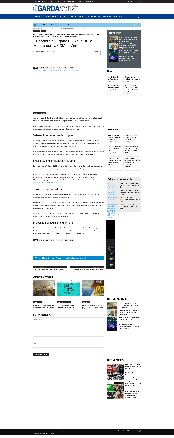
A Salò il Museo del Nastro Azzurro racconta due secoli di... (129, 185)
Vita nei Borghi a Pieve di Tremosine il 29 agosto (115, 137)
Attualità (112, 129)
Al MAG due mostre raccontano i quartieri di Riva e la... (129, 199)
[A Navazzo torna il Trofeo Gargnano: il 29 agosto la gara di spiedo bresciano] (112, 211)
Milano (66, 67)
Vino (71, 67)
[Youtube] (139, 1)
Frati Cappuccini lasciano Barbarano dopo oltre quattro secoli (131, 88)
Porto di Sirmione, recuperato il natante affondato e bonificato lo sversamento (132, 163)
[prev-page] (110, 65)
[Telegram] (131, 1)
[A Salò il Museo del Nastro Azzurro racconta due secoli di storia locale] (44, 288)
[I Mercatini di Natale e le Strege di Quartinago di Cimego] (115, 368)
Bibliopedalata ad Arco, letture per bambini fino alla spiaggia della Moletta (128, 46)
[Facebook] (125, 1)
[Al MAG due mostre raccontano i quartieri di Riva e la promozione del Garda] (93, 288)
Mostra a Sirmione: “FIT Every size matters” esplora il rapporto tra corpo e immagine (132, 377)
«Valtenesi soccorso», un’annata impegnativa (49, 270)
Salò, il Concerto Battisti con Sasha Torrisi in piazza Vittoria (114, 162)
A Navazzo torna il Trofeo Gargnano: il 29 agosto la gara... (128, 206)
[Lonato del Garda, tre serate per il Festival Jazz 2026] (113, 52)
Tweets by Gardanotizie (115, 214)
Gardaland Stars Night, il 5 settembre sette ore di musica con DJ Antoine (128, 58)
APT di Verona (56, 182)
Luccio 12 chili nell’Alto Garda (113, 78)
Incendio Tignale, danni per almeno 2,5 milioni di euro (132, 137)
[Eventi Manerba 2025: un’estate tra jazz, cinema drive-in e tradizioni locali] (115, 395)
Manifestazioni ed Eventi (64, 302)
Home (35, 28)
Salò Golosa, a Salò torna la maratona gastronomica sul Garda (129, 192)
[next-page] (113, 65)
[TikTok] (134, 1)
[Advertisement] (111, 8)
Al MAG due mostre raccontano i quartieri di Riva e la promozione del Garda (92, 307)
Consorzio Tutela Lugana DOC (46, 67)
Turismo (43, 31)
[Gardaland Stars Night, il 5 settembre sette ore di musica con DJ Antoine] (113, 59)
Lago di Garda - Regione (39, 113)
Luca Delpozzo (41, 51)
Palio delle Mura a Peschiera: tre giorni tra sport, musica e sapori (132, 149)
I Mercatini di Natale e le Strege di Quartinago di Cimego (133, 366)
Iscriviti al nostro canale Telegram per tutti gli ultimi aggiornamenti (62, 258)
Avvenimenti (51, 28)
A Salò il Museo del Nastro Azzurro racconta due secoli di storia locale (61, 25)
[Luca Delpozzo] (34, 52)
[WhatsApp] (49, 61)
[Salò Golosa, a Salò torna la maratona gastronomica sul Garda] (68, 288)
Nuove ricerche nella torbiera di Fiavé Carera (115, 148)
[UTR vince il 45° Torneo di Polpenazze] (115, 386)
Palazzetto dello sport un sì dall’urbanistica (88, 270)
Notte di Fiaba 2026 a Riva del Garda (115, 86)
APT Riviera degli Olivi (41, 182)
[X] (137, 1)
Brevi (110, 71)
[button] (138, 16)
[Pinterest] (44, 61)
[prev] (135, 25)
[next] (139, 25)
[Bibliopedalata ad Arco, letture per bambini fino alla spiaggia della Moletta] (113, 46)
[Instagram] (128, 1)
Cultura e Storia (37, 302)
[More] (54, 61)
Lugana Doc (59, 67)
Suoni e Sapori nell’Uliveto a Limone (132, 78)
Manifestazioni (42, 28)
